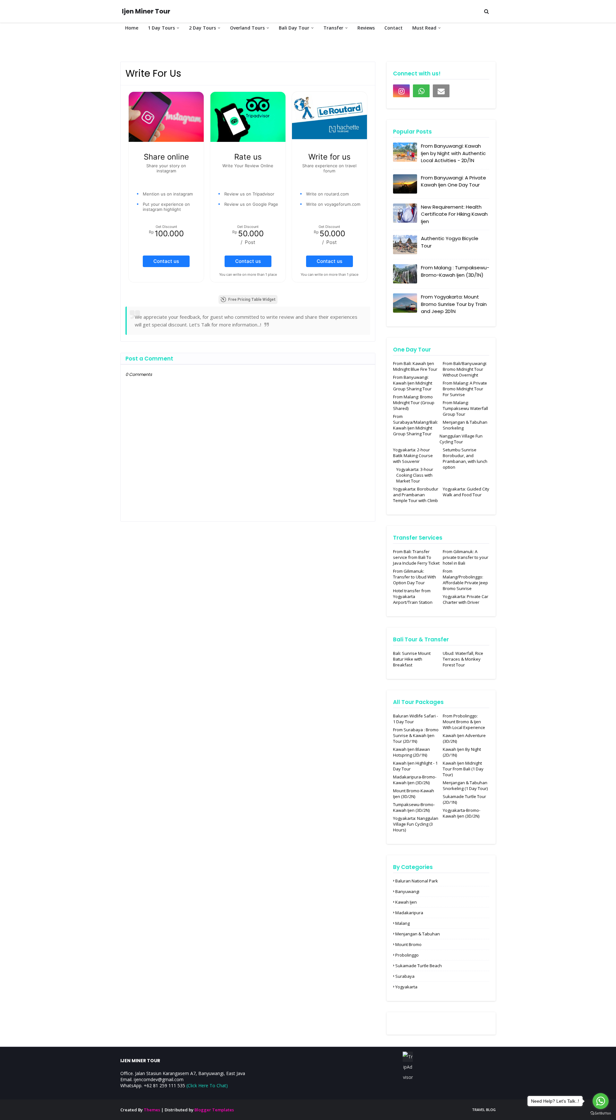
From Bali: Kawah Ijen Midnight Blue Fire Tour (415, 366)
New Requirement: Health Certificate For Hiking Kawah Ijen (454, 214)
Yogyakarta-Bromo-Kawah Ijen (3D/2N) (461, 813)
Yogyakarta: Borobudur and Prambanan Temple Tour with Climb (415, 494)
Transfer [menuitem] (333, 28)
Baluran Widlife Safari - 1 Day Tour (415, 719)
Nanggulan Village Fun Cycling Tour (461, 439)
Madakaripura (409, 913)
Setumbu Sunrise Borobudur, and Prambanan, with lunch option (465, 458)
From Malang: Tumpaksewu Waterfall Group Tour (465, 408)
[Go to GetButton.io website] (600, 1113)
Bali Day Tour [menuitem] (294, 28)
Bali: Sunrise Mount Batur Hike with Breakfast (412, 659)
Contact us (166, 261)
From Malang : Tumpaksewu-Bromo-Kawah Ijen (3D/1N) (455, 271)
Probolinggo (407, 955)
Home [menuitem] (131, 28)
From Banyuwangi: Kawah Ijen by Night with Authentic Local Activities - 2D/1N (453, 153)
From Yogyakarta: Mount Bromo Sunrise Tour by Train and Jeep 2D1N (454, 304)
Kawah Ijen (406, 902)
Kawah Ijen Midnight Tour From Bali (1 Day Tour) (463, 768)
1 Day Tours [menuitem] (161, 28)
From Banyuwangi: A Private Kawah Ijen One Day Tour (453, 181)
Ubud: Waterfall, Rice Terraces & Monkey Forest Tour (463, 659)
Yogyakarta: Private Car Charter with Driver (465, 599)
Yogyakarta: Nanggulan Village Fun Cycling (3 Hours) (415, 824)
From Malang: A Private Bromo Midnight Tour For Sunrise (465, 388)
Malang (402, 923)
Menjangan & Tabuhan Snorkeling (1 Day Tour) (465, 785)
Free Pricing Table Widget (252, 299)
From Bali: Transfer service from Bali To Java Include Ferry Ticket (416, 557)
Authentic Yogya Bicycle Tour (449, 242)
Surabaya (405, 976)
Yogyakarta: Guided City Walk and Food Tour (466, 492)
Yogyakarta (406, 987)
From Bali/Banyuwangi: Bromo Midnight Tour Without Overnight (465, 369)
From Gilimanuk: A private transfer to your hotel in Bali (465, 557)
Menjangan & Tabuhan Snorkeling (465, 425)
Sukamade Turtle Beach (418, 965)
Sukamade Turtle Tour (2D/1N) (464, 799)
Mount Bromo (408, 944)
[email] (441, 90)
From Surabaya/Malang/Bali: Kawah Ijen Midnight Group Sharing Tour (415, 425)
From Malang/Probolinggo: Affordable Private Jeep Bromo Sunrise (465, 579)
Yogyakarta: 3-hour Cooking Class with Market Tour (414, 475)
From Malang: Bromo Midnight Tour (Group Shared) (413, 402)
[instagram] (401, 90)
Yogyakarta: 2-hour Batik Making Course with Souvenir (413, 455)
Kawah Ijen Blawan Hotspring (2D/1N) (411, 752)
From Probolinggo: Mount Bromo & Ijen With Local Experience (464, 721)
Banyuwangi (407, 891)
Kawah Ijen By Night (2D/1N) (462, 752)
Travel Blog (484, 1109)
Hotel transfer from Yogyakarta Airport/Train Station (412, 596)
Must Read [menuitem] (424, 28)
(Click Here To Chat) (207, 1085)
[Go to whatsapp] (601, 1101)
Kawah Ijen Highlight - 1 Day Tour (415, 766)
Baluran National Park (416, 881)
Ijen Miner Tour (146, 11)
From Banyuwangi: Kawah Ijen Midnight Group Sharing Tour (412, 383)
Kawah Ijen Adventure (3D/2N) (464, 738)
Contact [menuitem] (393, 28)
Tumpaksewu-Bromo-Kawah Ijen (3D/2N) (414, 807)
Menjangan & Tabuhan (417, 934)
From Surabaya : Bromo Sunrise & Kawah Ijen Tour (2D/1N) (416, 735)
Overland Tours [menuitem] (247, 28)
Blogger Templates (214, 1110)
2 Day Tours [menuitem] (202, 28)
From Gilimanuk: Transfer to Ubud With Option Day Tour (414, 577)
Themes (152, 1110)
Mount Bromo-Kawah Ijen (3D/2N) (413, 793)
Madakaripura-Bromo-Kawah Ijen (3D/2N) (414, 780)
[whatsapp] (421, 90)
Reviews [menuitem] (366, 28)
